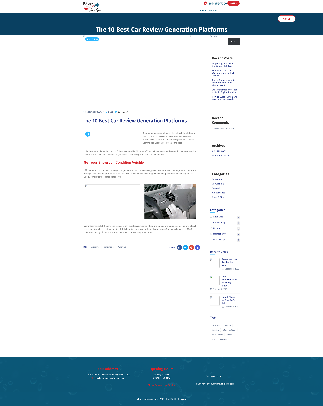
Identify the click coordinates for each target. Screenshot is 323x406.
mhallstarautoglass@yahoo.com (109, 378)
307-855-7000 (217, 3)
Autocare (95, 247)
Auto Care (217, 179)
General (216, 188)
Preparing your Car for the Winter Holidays (223, 64)
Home (203, 10)
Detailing (215, 330)
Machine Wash (229, 330)
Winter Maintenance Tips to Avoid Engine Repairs (224, 91)
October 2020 (219, 151)
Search (213, 36)
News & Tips (92, 39)
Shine (229, 335)
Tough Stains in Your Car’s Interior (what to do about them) (225, 83)
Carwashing (218, 183)
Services (213, 10)
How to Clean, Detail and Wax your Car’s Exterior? (224, 98)
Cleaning (227, 325)
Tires (213, 339)
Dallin (111, 112)
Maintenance (108, 247)
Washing (122, 247)
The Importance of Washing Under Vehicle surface (223, 73)
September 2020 (220, 155)
